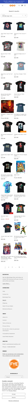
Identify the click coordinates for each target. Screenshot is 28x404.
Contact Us (5, 294)
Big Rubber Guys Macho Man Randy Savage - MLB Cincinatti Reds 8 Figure (7, 257)
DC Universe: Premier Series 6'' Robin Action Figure (20, 237)
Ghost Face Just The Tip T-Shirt (7, 74)
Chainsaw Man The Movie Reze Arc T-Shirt (19, 217)
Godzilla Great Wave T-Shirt (20, 134)
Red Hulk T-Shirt (4, 216)
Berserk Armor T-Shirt (6, 53)
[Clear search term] (22, 15)
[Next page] (22, 267)
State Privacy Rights (8, 306)
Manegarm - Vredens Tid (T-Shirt (7, 115)
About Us (5, 317)
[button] (2, 5)
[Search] (25, 15)
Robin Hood (16, 174)
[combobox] (14, 15)
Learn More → (6, 283)
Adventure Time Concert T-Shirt (20, 34)
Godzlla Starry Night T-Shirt (7, 154)
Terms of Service (7, 323)
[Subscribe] (21, 377)
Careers (5, 320)
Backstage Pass (7, 297)
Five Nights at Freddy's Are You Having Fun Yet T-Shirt (20, 115)
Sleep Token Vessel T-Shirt (7, 33)
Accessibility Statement (9, 333)
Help (4, 291)
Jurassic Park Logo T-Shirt (7, 236)
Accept (13, 394)
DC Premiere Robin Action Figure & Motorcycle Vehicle (20, 257)
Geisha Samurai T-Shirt (19, 94)
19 (19, 267)
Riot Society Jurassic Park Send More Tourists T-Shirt (7, 175)
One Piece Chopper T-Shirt (20, 73)
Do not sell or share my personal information (11, 329)
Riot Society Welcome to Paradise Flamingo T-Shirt (19, 196)
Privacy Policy (12, 390)
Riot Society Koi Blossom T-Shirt (7, 135)
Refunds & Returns (7, 309)
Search (4, 300)
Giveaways (5, 351)
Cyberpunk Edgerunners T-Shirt (20, 54)
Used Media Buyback (8, 336)
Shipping (5, 303)
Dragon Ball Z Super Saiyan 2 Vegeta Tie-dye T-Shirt (7, 196)
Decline (14, 397)
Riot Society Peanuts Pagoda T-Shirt (20, 155)
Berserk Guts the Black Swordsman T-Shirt (6, 95)
